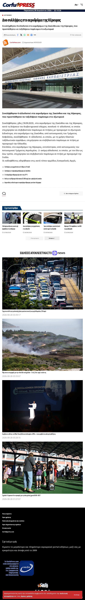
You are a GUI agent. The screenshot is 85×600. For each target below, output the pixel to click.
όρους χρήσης (26, 596)
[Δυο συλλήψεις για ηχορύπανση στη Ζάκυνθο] (32, 218)
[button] (76, 595)
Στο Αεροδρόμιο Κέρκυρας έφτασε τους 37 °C (16, 175)
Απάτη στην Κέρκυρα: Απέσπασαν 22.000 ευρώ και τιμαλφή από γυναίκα (23, 179)
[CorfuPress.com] (18, 4)
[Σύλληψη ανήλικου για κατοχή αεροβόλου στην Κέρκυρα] (11, 218)
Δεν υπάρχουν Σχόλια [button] (72, 193)
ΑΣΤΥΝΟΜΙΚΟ (8, 15)
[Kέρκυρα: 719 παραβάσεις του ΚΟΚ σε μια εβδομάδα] (73, 218)
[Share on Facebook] (17, 35)
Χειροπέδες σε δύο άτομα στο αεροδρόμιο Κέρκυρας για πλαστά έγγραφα (23, 183)
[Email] (28, 35)
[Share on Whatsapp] (24, 35)
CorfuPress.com (15, 42)
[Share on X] (21, 35)
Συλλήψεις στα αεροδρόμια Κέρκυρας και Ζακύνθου (17, 171)
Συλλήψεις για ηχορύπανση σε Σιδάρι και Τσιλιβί (17, 167)
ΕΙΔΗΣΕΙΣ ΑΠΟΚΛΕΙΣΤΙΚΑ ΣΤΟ (36, 253)
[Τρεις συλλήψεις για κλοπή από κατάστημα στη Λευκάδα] (53, 218)
